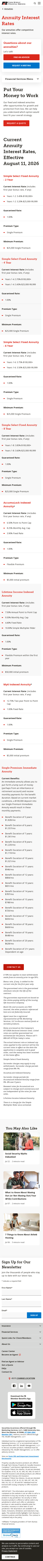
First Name (7, 1287)
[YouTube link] (29, 1386)
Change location (26, 1378)
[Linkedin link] (21, 1386)
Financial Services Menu (19, 79)
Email (4, 1310)
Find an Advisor (21, 57)
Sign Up (34, 1315)
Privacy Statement (9, 1551)
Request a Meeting (21, 65)
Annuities (8, 9)
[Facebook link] (14, 1386)
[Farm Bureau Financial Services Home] (13, 3)
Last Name (7, 1299)
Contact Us (13, 967)
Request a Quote (16, 123)
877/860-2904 (29, 1432)
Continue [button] (10, 1557)
